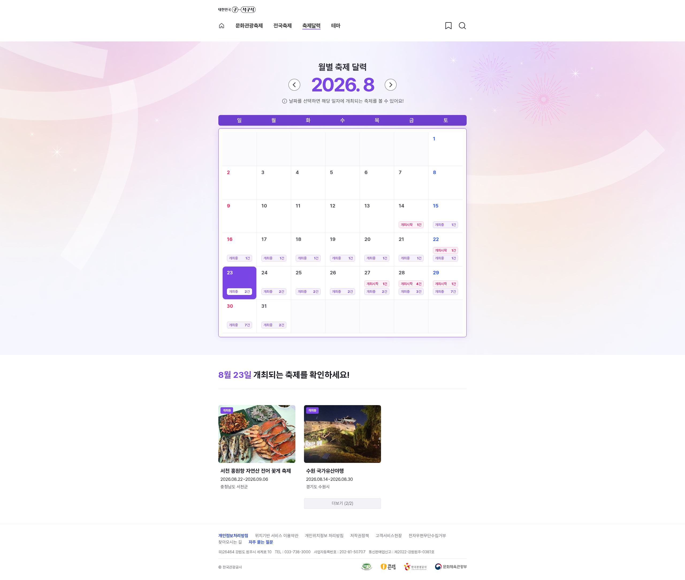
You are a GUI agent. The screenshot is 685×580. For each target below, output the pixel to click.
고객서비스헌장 (389, 535)
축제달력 (311, 25)
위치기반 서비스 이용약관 (276, 535)
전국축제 (282, 25)
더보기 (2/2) (342, 503)
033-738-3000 (297, 552)
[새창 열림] (366, 568)
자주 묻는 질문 (261, 542)
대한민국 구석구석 (237, 9)
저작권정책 (359, 535)
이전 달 (294, 85)
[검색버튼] (462, 25)
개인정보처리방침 (233, 535)
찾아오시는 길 (230, 542)
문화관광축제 (249, 25)
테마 (335, 25)
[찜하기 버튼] (448, 25)
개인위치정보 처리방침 (324, 535)
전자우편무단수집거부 (427, 535)
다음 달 (391, 85)
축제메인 (221, 25)
